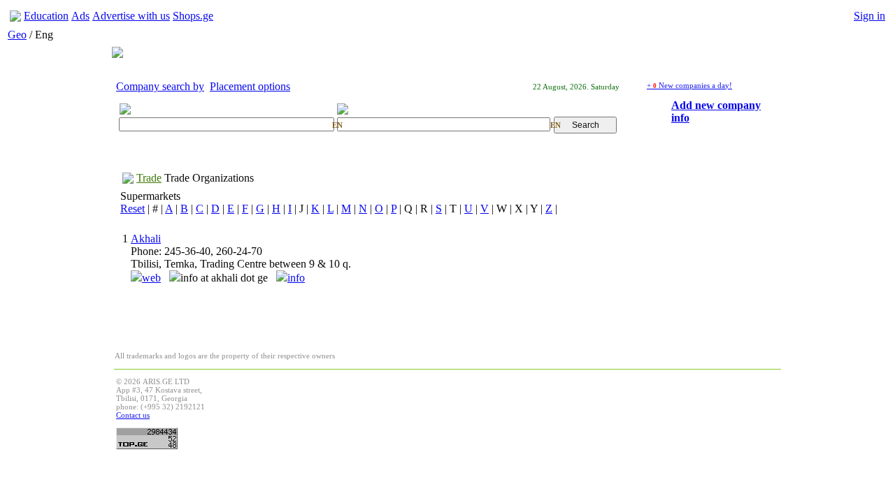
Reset (132, 208)
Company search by (160, 86)
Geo (17, 35)
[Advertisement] (524, 408)
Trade (149, 178)
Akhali (146, 239)
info (296, 278)
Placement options (250, 86)
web (151, 278)
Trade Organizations (209, 178)
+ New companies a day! (689, 85)
